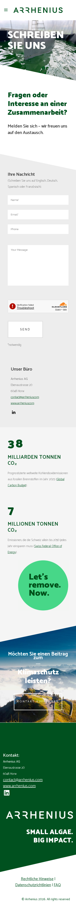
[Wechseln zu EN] (38, 910)
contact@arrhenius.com (23, 780)
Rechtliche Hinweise (37, 879)
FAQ (57, 885)
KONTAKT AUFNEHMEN (38, 701)
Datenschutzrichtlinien (33, 885)
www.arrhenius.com (19, 786)
